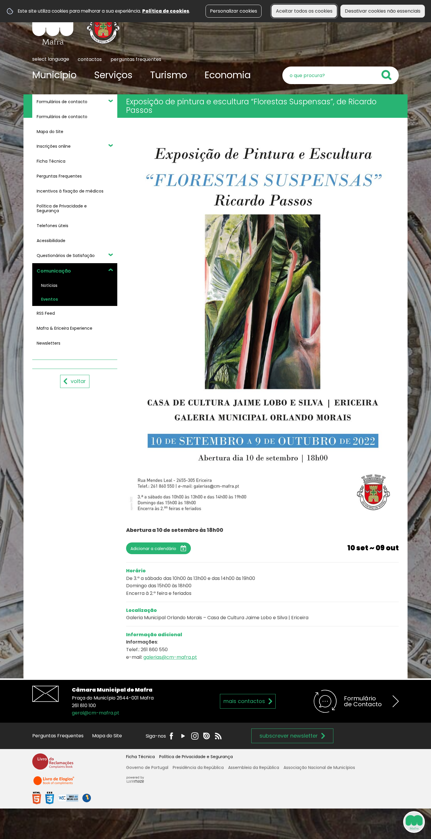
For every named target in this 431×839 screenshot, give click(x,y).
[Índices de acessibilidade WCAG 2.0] (61, 797)
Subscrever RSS (218, 736)
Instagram (195, 736)
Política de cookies (165, 11)
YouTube (183, 736)
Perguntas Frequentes (58, 735)
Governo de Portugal (147, 767)
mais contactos (244, 701)
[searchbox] (340, 75)
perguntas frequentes (136, 59)
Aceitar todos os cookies (304, 11)
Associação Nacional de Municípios (319, 767)
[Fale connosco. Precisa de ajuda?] (363, 821)
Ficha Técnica (140, 757)
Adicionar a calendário (153, 549)
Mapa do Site (107, 735)
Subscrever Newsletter (288, 735)
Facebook (171, 736)
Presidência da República (198, 767)
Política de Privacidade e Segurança (196, 757)
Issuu (206, 736)
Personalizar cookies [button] (233, 11)
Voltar (78, 381)
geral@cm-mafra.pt (95, 712)
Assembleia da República (253, 767)
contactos (90, 59)
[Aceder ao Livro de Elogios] (54, 783)
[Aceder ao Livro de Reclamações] (52, 764)
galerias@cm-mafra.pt (170, 657)
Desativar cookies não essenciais (382, 11)
